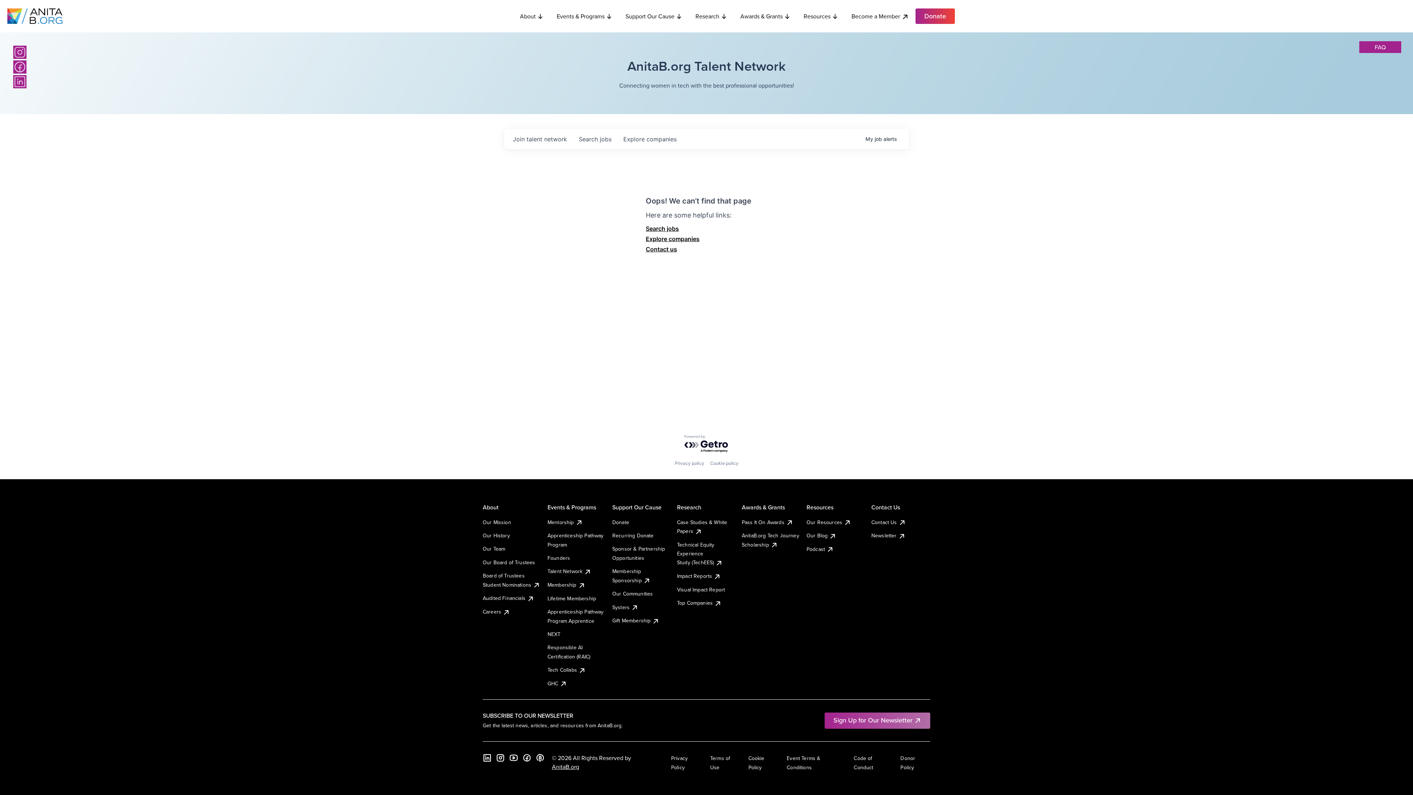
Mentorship (561, 522)
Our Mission (497, 522)
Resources (817, 16)
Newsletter (884, 535)
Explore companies (673, 239)
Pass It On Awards (763, 522)
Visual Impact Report (701, 589)
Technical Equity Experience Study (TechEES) (696, 553)
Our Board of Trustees (509, 562)
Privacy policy (689, 463)
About (528, 16)
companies (650, 139)
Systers (621, 607)
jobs (595, 139)
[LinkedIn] (20, 81)
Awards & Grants (761, 16)
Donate (620, 522)
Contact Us (884, 522)
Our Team (494, 548)
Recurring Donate (633, 535)
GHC (553, 683)
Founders (559, 558)
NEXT (554, 634)
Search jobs (662, 228)
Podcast (816, 549)
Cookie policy (724, 463)
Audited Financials (504, 598)
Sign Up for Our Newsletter (873, 720)
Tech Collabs (562, 670)
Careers (492, 611)
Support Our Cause (650, 16)
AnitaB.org (565, 767)
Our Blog (817, 535)
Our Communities (632, 593)
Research (707, 16)
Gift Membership (631, 620)
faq (1380, 47)
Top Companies (695, 603)
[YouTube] (513, 757)
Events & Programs (581, 16)
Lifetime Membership (572, 598)
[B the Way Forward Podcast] (540, 757)
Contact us (661, 249)
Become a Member (875, 16)
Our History (496, 535)
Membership (562, 585)
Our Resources (824, 522)
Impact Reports (694, 576)
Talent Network (565, 571)
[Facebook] (20, 67)
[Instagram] (20, 52)
